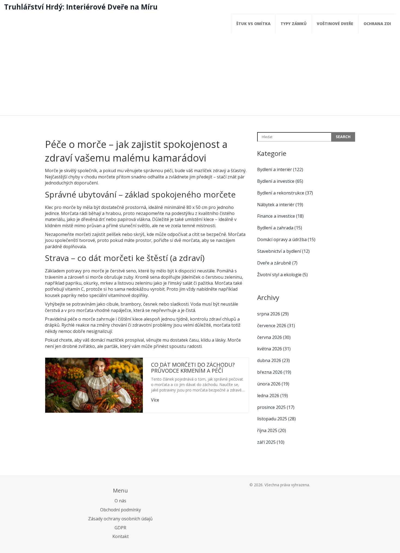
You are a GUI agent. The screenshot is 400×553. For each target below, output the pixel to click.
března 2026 (274, 372)
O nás (120, 501)
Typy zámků (294, 23)
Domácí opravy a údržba (286, 239)
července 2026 (276, 326)
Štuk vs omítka (253, 23)
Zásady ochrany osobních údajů (120, 519)
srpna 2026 (273, 314)
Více (155, 400)
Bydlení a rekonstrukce (285, 193)
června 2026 (274, 337)
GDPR (120, 528)
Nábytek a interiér (280, 205)
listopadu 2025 (276, 419)
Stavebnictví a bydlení (283, 251)
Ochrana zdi (377, 23)
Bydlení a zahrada (279, 228)
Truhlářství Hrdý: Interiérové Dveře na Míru (81, 7)
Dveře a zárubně (277, 263)
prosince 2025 (275, 407)
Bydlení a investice (280, 181)
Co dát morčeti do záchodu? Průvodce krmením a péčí (193, 368)
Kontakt (120, 536)
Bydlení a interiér (280, 169)
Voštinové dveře (335, 23)
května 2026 (274, 349)
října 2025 (271, 430)
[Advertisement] (200, 74)
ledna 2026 (272, 396)
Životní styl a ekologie (282, 275)
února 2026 (273, 384)
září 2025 (270, 442)
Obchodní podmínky (120, 510)
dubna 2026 (273, 360)
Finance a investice (280, 216)
